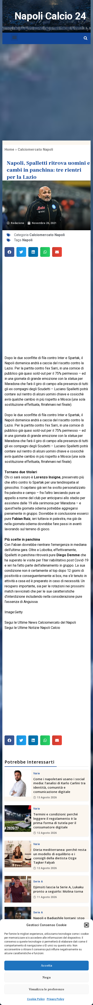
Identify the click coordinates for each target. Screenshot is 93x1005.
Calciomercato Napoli (35, 149)
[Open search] (85, 38)
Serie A (38, 881)
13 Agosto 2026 (47, 797)
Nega (46, 977)
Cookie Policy (36, 999)
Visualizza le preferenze (46, 989)
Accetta (46, 965)
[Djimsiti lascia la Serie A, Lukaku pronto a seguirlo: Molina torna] (18, 889)
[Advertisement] (46, 92)
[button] (86, 925)
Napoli (27, 240)
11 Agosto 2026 (47, 897)
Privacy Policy (55, 999)
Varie (36, 773)
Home (9, 149)
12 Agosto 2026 (47, 833)
